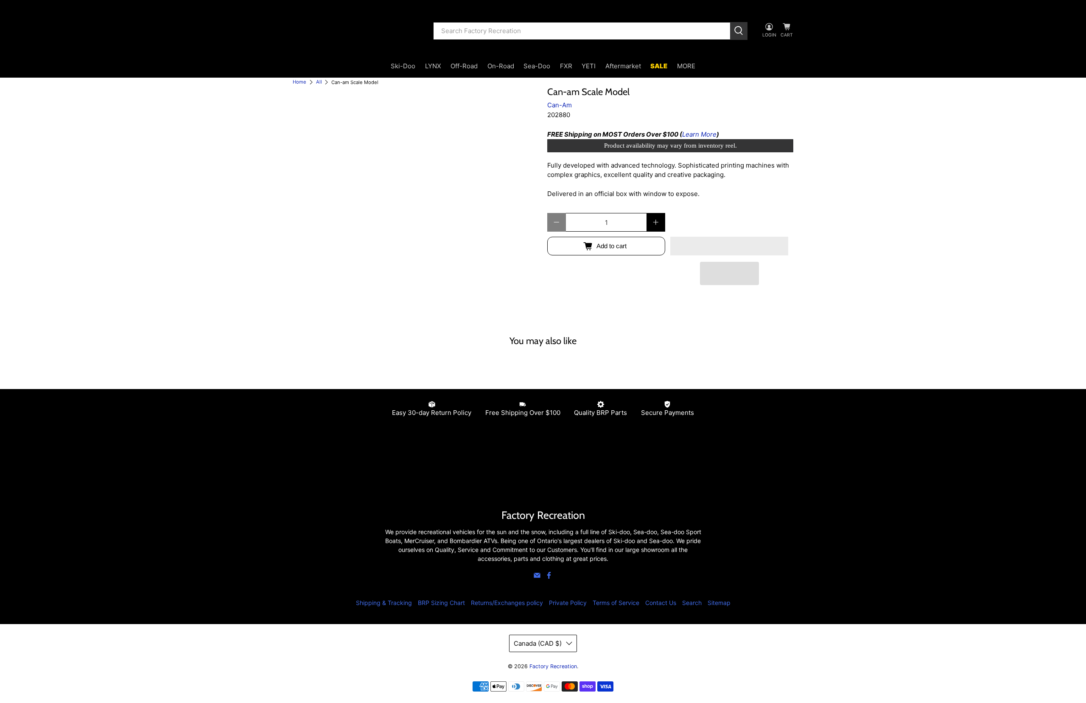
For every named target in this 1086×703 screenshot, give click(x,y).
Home (299, 82)
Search (692, 602)
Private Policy (568, 602)
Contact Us (660, 602)
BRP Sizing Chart (441, 602)
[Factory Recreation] (356, 31)
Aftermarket (623, 66)
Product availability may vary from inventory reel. (670, 145)
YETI (589, 66)
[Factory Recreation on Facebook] (549, 576)
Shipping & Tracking (384, 602)
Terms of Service (616, 602)
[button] (729, 246)
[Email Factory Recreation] (537, 576)
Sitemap (719, 602)
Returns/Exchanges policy (507, 602)
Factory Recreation (553, 666)
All (319, 82)
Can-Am (559, 105)
